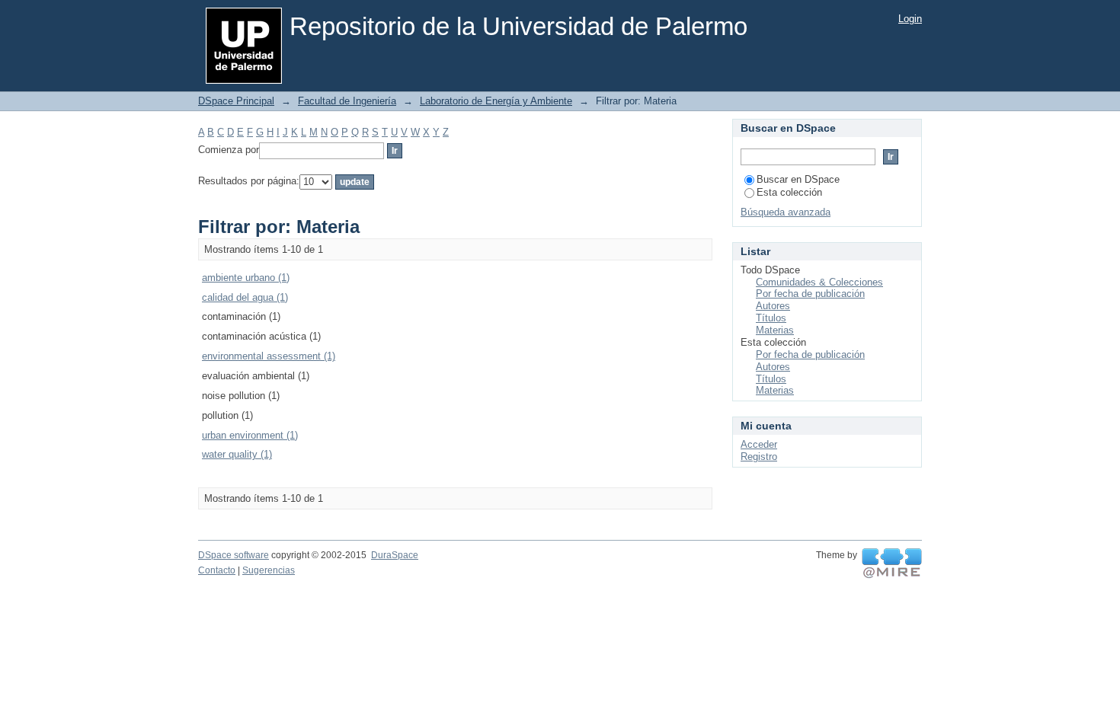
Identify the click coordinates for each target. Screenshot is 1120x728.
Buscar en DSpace (798, 179)
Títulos (771, 318)
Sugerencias (268, 570)
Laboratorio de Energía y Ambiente (496, 101)
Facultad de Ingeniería (347, 101)
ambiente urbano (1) (246, 277)
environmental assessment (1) (268, 356)
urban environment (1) (250, 435)
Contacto (216, 570)
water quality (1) (237, 454)
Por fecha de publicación (810, 293)
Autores (773, 305)
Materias (775, 330)
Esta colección (789, 192)
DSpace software (233, 555)
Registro (759, 456)
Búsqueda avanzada (785, 212)
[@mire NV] (892, 563)
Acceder (759, 444)
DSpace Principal (236, 101)
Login (910, 18)
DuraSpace (394, 555)
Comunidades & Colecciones (819, 282)
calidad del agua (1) (245, 297)
